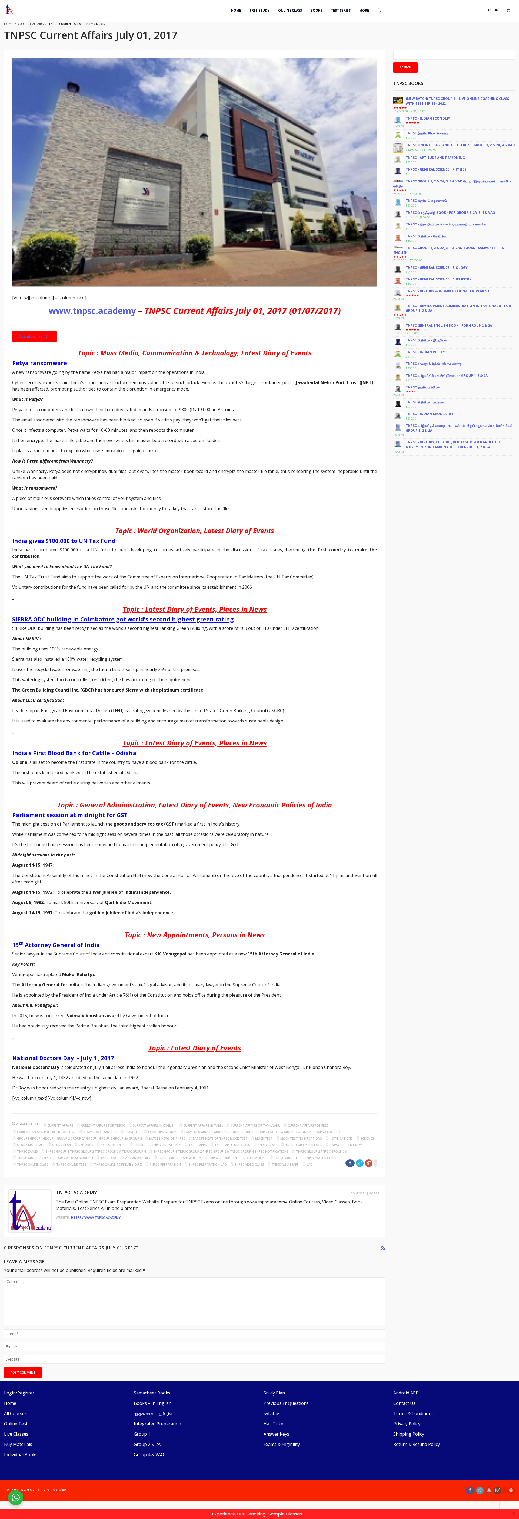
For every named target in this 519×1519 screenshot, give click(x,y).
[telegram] (504, 1490)
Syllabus (272, 1413)
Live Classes (16, 1434)
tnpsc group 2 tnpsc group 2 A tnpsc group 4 (55, 1158)
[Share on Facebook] (350, 1163)
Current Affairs (31, 24)
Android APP (405, 1393)
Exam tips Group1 (162, 1132)
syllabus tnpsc (114, 1145)
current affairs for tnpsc (103, 1125)
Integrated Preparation (157, 1424)
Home (10, 1403)
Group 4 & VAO (149, 1455)
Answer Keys (276, 1434)
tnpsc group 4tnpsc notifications (238, 1158)
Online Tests (17, 1424)
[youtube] (489, 1490)
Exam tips (133, 1132)
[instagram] (497, 1490)
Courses (357, 1193)
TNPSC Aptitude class (232, 1145)
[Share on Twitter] (360, 1163)
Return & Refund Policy (416, 1444)
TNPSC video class (249, 1164)
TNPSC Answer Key (166, 1145)
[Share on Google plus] (368, 1163)
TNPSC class (268, 1145)
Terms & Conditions (413, 1413)
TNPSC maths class (320, 1158)
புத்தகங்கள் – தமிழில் (153, 1413)
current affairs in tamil (203, 1125)
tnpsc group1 (285, 1158)
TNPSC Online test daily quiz (118, 1164)
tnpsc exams (27, 1151)
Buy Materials (18, 1444)
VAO (310, 1164)
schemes (367, 1138)
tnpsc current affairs (303, 1145)
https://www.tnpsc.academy (96, 1217)
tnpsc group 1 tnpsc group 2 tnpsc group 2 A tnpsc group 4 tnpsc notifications (220, 1151)
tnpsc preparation (165, 1164)
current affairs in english (154, 1125)
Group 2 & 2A (147, 1444)
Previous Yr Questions (286, 1403)
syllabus (85, 1145)
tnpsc (139, 1145)
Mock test (264, 1138)
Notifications (341, 1138)
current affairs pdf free (308, 1125)
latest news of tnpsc (167, 1138)
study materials (31, 1145)
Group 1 (142, 1434)
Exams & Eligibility (282, 1444)
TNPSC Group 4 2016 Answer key (125, 1158)
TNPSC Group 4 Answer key (179, 1158)
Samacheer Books (152, 1393)
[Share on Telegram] (375, 1163)
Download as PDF (35, 336)
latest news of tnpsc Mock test (220, 1138)
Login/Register (19, 1393)
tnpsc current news (347, 1145)
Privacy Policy (406, 1424)
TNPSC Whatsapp (285, 1164)
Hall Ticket (274, 1424)
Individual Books (21, 1455)
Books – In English (152, 1403)
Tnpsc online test (71, 1164)
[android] (511, 1490)
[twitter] (480, 1490)
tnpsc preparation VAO (207, 1164)
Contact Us (404, 1403)
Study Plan (274, 1393)
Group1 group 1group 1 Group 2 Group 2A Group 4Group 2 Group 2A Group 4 (79, 1138)
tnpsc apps (197, 1145)
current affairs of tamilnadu (255, 1125)
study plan (61, 1145)
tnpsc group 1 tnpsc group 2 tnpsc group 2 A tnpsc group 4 (95, 1151)
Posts (374, 1193)
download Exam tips (100, 1132)
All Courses (15, 1413)
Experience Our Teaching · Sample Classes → (259, 1514)
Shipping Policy (408, 1434)
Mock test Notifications (301, 1138)
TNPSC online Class (33, 1164)
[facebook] (470, 1490)
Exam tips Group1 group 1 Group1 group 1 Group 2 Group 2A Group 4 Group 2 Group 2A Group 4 (262, 1132)
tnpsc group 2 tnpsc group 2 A (321, 1151)
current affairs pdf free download (46, 1132)
